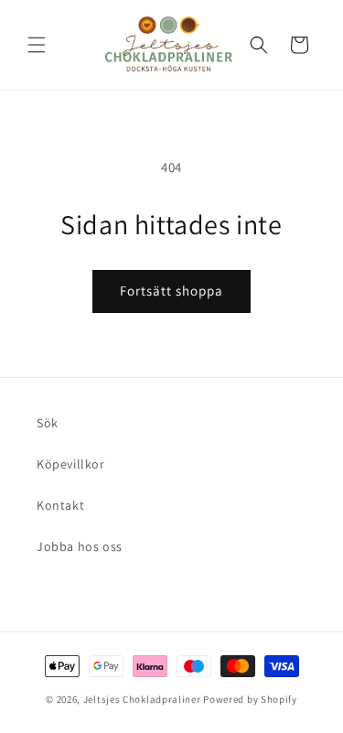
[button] (36, 45)
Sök (48, 423)
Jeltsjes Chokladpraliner (142, 699)
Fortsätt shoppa (171, 290)
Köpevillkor (71, 464)
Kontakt (60, 505)
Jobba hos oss (80, 546)
